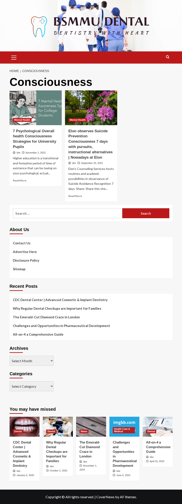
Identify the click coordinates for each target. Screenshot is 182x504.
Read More (19, 180)
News (84, 431)
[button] (14, 56)
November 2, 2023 (36, 152)
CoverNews (105, 497)
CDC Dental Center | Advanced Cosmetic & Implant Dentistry (60, 300)
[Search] (167, 57)
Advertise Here (25, 252)
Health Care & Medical (122, 430)
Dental (18, 431)
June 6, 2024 (123, 475)
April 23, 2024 (157, 461)
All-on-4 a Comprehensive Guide (38, 334)
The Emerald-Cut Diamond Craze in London (46, 317)
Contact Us (21, 243)
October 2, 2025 (58, 470)
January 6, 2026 (25, 475)
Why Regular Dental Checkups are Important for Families (57, 308)
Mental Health (22, 120)
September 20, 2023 (92, 163)
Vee (18, 152)
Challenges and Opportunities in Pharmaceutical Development (61, 326)
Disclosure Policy (26, 260)
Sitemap (19, 269)
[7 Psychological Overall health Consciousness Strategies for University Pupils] (36, 107)
